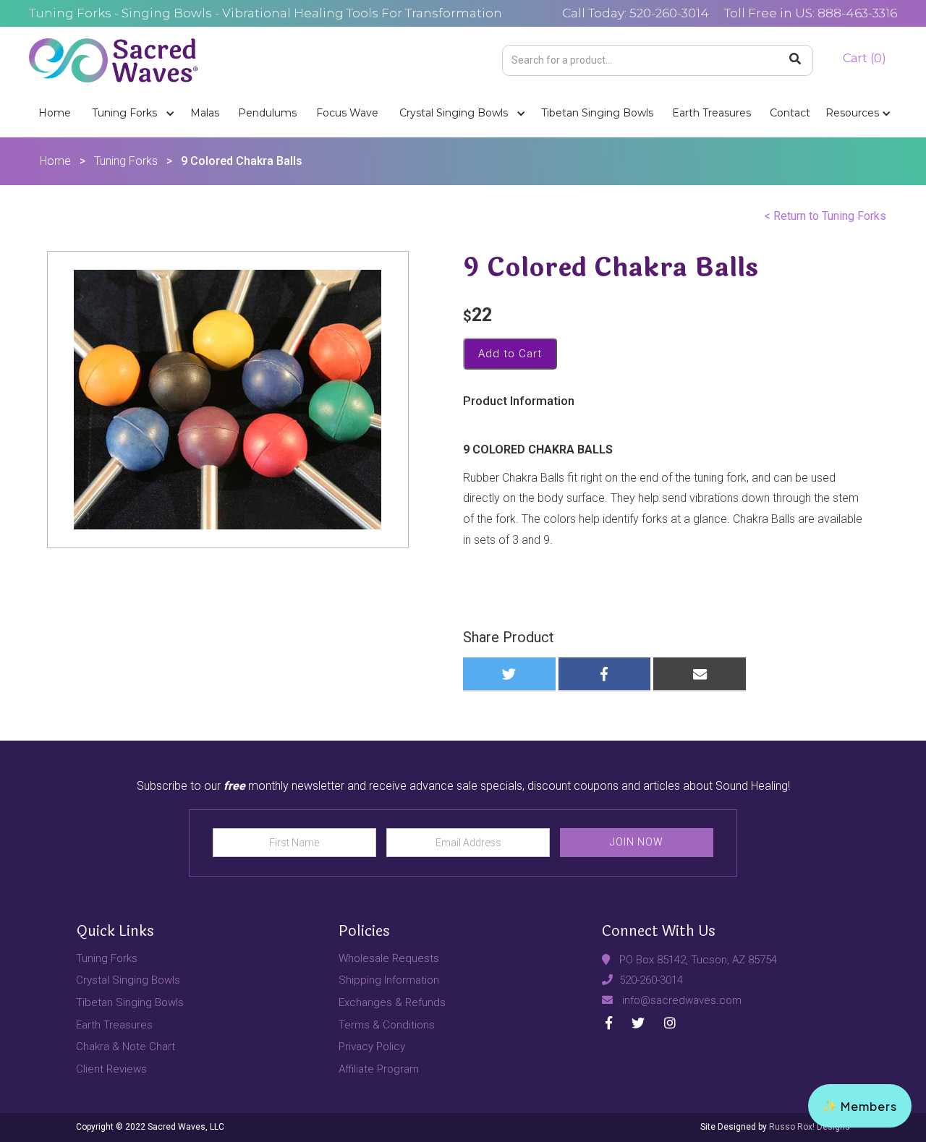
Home (54, 112)
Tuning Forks (124, 112)
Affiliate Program (379, 1068)
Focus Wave (347, 112)
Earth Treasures (711, 112)
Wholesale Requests (389, 958)
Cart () (864, 58)
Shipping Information (389, 980)
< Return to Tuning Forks (825, 216)
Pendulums (267, 112)
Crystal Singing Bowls (453, 112)
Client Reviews (111, 1068)
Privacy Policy (372, 1046)
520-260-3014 (651, 980)
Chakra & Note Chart (125, 1046)
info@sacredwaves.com (682, 1000)
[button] (130, 113)
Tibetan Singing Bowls (597, 112)
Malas (204, 112)
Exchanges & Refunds (392, 1002)
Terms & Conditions (387, 1024)
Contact (790, 112)
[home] (113, 58)
